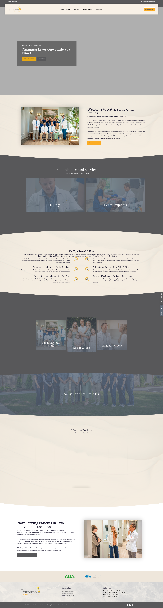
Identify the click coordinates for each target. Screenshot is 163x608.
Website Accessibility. (71, 605)
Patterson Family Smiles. (34, 605)
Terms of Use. (61, 605)
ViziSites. (55, 605)
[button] (29, 59)
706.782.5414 (70, 595)
